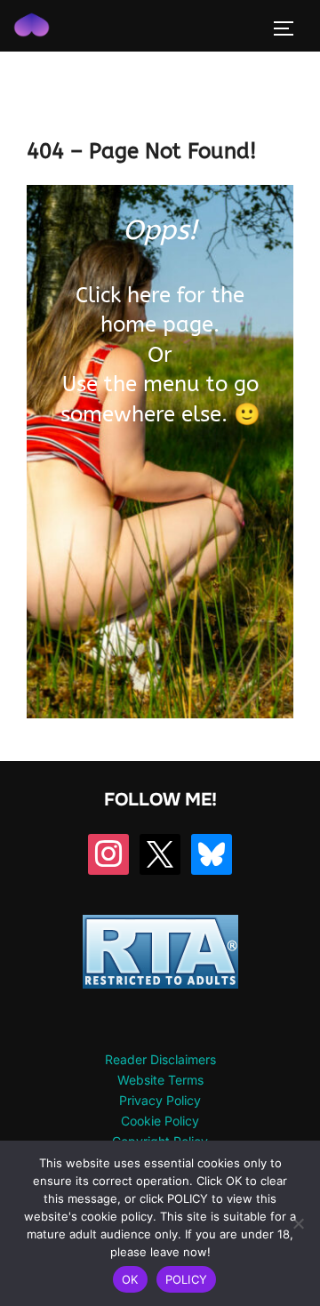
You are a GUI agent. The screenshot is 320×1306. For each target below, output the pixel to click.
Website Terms (160, 1079)
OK (130, 1279)
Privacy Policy (160, 1100)
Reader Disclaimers (160, 1059)
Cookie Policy (160, 1120)
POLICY (186, 1279)
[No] (298, 1223)
